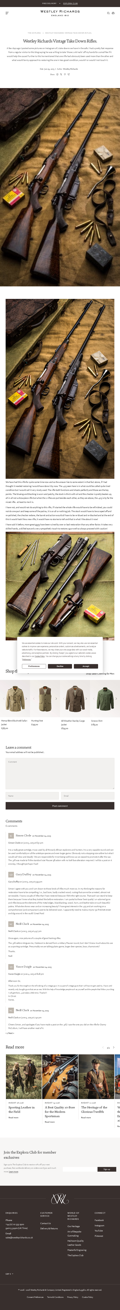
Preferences (34, 666)
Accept (86, 666)
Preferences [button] (26, 659)
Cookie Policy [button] (40, 656)
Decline (60, 666)
